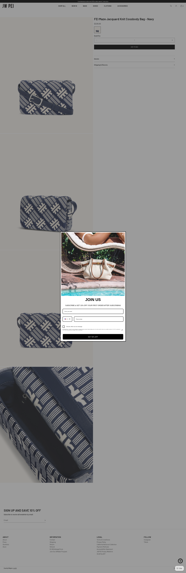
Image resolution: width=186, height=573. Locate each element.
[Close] (122, 234)
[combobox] (67, 319)
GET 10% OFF (93, 337)
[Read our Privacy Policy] (122, 330)
